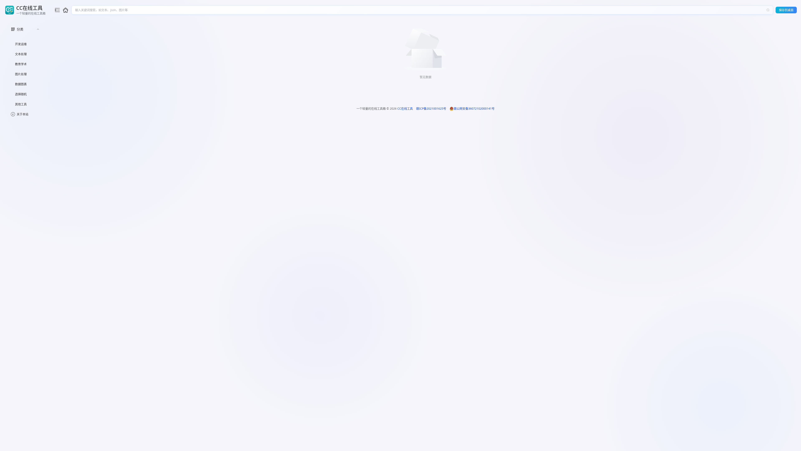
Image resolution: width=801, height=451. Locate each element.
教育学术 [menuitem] (21, 64)
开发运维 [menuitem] (21, 44)
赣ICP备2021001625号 (431, 108)
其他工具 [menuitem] (21, 104)
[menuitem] (25, 65)
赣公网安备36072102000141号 (474, 108)
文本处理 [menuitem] (21, 54)
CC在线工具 (405, 108)
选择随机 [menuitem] (21, 94)
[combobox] (420, 10)
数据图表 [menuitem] (21, 84)
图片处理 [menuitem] (21, 74)
